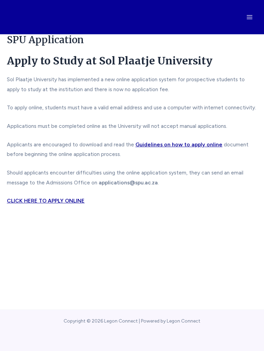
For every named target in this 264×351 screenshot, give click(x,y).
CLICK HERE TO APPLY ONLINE (46, 200)
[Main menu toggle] (249, 17)
